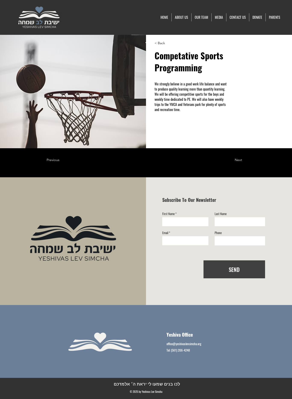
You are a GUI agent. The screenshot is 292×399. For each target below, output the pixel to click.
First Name (168, 213)
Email (165, 232)
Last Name (221, 213)
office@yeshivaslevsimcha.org (184, 343)
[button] (219, 17)
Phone (218, 232)
